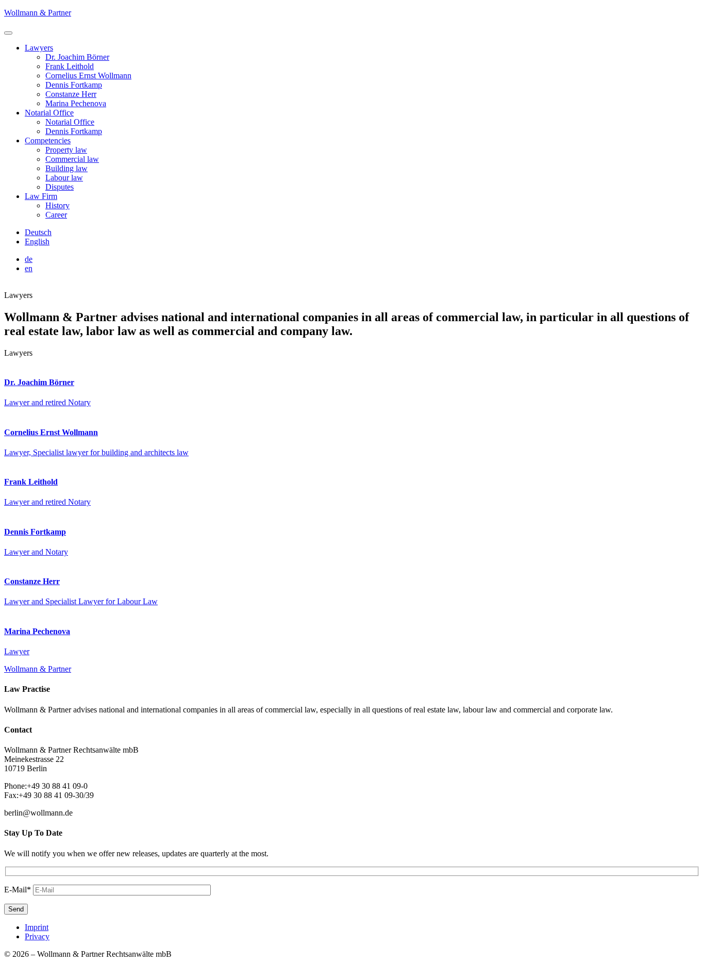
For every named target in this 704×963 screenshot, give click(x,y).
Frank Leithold (69, 66)
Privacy (37, 936)
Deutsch (38, 232)
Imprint (36, 927)
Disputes (59, 186)
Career (56, 214)
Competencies (48, 140)
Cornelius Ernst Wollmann (88, 75)
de (28, 259)
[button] (8, 33)
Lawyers (39, 47)
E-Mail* (17, 889)
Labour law (64, 177)
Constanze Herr (70, 94)
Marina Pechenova (75, 103)
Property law (66, 149)
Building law (66, 168)
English (37, 241)
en (28, 268)
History (57, 205)
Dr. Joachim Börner (77, 57)
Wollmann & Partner (37, 12)
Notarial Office (49, 112)
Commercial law (72, 159)
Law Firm (41, 196)
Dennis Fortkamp (73, 84)
